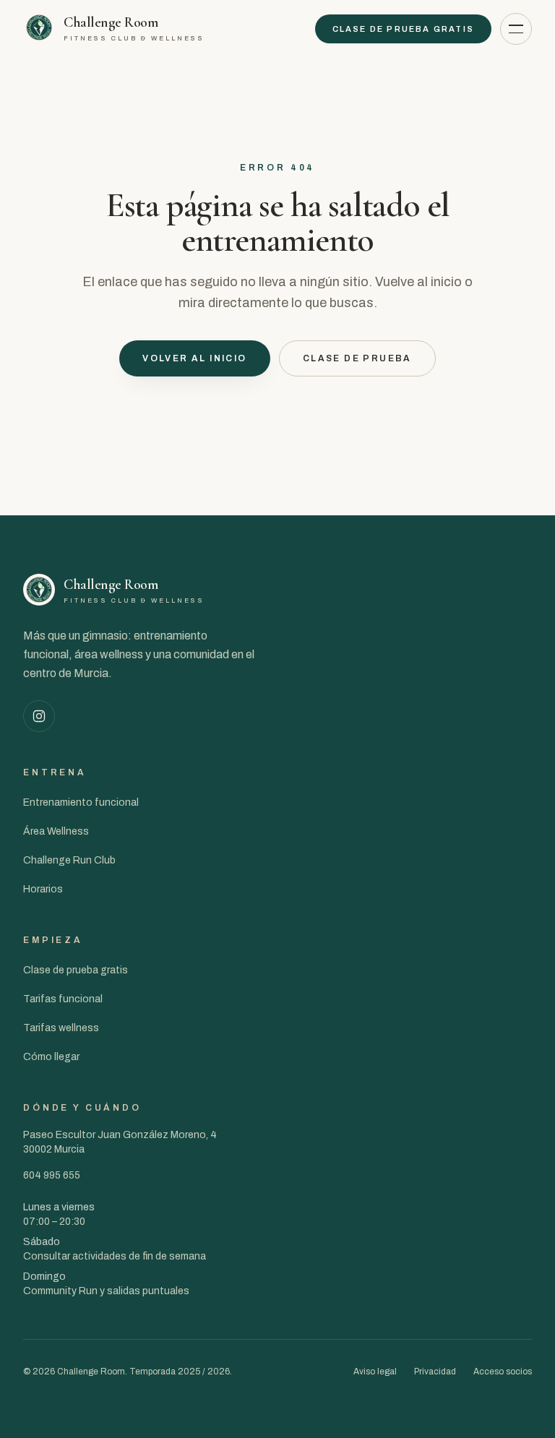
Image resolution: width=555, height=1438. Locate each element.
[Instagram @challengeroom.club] (39, 716)
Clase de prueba (357, 358)
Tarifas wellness (61, 1027)
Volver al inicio (194, 358)
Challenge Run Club (69, 860)
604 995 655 (51, 1175)
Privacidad (435, 1371)
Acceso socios (502, 1371)
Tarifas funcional (63, 999)
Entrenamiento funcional (81, 802)
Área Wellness (56, 831)
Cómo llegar (51, 1056)
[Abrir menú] (516, 29)
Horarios (43, 889)
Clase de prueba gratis (403, 29)
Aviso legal (375, 1371)
